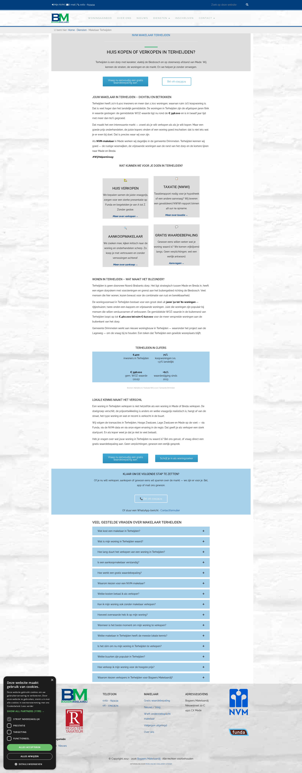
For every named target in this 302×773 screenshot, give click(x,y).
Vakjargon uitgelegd (155, 725)
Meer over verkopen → (125, 216)
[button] (151, 531)
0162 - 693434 (87, 4)
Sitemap (169, 764)
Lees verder (27, 706)
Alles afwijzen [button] (30, 756)
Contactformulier (170, 510)
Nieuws (62, 745)
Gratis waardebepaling (157, 700)
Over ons (149, 732)
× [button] (52, 680)
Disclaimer (161, 764)
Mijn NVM (59, 4)
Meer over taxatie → (176, 215)
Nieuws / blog (152, 707)
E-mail (72, 4)
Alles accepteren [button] (29, 747)
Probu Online (150, 764)
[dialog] (29, 723)
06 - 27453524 (110, 705)
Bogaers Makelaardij (57, 18)
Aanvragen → (176, 263)
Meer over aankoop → (125, 264)
